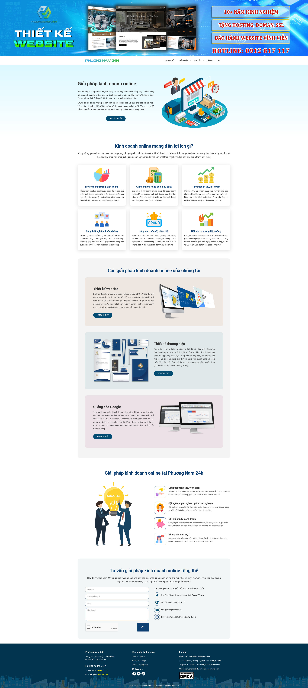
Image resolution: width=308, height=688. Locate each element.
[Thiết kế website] (154, 28)
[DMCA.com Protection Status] (186, 675)
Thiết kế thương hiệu (169, 344)
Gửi (143, 627)
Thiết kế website (105, 289)
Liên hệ (210, 60)
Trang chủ (168, 60)
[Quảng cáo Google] (187, 418)
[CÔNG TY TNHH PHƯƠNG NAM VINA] (102, 60)
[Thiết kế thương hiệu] (121, 361)
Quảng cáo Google (107, 407)
